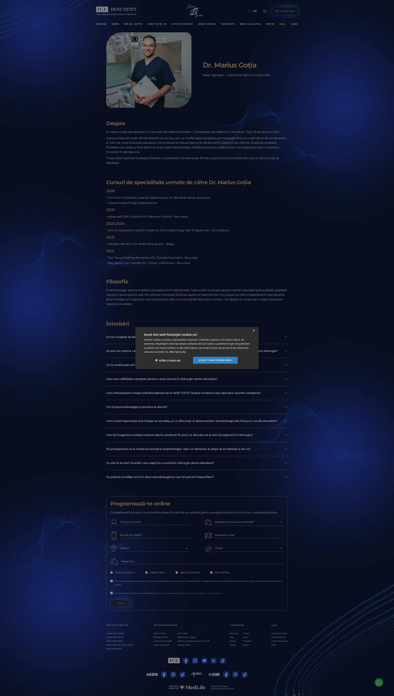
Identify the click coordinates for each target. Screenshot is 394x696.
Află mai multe (177, 351)
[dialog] (197, 348)
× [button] (253, 330)
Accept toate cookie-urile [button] (215, 360)
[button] (168, 360)
